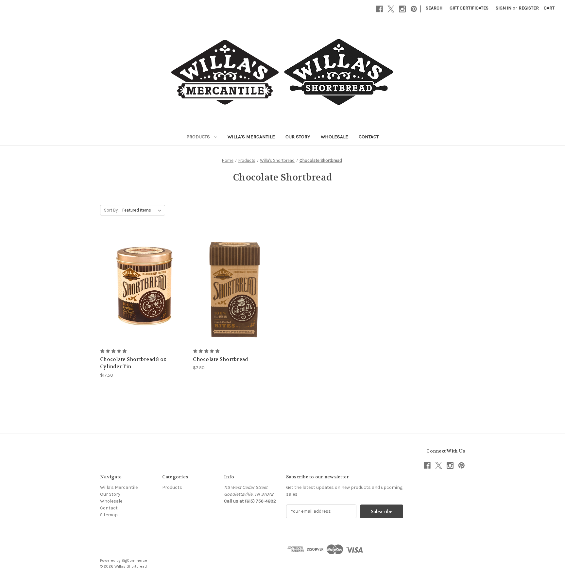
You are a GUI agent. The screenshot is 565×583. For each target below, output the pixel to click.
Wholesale (334, 137)
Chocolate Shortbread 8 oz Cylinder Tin (133, 363)
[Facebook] (379, 9)
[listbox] (143, 210)
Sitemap (109, 515)
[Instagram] (402, 9)
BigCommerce (134, 560)
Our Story (297, 137)
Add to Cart (143, 293)
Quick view (142, 282)
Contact (369, 137)
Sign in (503, 8)
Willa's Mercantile (251, 137)
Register (529, 8)
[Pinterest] (413, 9)
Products (198, 137)
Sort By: (111, 210)
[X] (390, 9)
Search (434, 8)
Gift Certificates (469, 8)
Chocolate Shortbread (220, 359)
